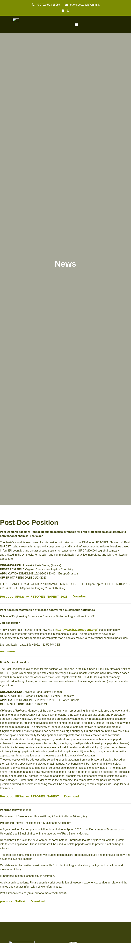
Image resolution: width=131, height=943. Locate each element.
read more (7, 651)
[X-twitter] (68, 11)
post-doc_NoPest (12, 901)
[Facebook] (63, 11)
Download (80, 596)
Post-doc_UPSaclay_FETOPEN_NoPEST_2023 (33, 596)
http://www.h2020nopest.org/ (77, 629)
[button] (76, 24)
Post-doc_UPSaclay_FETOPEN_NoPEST (29, 796)
